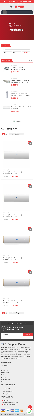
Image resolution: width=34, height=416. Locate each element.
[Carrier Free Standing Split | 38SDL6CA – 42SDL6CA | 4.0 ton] (6, 94)
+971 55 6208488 (13, 402)
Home (11, 23)
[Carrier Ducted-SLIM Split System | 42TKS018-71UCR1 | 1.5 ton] (6, 81)
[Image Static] (17, 121)
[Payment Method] (12, 410)
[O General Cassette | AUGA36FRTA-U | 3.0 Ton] (6, 68)
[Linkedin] (25, 323)
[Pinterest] (21, 323)
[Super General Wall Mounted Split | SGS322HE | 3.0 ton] (6, 107)
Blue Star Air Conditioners (15, 25)
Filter (26, 52)
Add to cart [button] (30, 143)
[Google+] (17, 323)
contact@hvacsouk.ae (13, 404)
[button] (29, 60)
